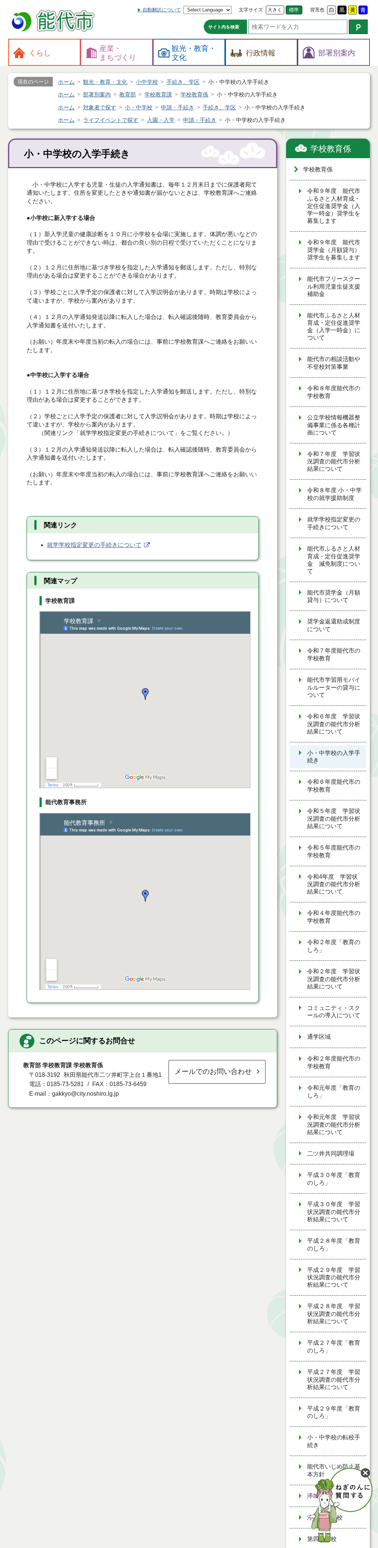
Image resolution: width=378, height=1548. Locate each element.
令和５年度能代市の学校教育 (333, 851)
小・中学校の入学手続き (333, 757)
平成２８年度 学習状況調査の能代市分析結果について (333, 1313)
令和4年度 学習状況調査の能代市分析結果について (333, 884)
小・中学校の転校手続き (333, 1441)
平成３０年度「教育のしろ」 (333, 1179)
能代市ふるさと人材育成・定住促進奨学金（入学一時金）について (333, 326)
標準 (294, 10)
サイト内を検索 (223, 27)
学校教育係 (330, 148)
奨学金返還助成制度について (333, 625)
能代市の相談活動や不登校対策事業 (333, 363)
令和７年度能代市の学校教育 (333, 654)
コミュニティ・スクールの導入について (333, 1012)
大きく (275, 10)
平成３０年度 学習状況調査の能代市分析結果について (333, 1211)
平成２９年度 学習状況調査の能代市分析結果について (333, 1277)
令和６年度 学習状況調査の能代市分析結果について (333, 724)
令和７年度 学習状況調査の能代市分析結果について (333, 461)
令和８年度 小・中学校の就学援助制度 (334, 494)
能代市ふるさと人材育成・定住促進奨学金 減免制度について (333, 559)
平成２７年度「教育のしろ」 (333, 1347)
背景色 (317, 10)
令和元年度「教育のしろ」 (333, 1092)
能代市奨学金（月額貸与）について (333, 596)
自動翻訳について (161, 10)
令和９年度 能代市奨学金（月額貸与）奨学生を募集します (333, 250)
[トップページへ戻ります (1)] (54, 22)
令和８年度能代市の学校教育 (333, 392)
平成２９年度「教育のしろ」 (333, 1412)
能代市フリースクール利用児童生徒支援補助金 (333, 286)
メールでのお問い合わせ (213, 1071)
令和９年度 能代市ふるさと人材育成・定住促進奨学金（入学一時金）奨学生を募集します (333, 206)
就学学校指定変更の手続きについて (94, 545)
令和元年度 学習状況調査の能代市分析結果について (333, 1124)
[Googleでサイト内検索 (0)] (358, 27)
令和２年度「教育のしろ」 (333, 946)
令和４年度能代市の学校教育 (333, 917)
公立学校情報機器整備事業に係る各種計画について (333, 425)
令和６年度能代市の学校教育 (333, 786)
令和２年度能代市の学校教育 (333, 1062)
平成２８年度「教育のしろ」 (333, 1245)
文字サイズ (251, 10)
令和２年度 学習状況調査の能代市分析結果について (333, 979)
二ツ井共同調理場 (330, 1153)
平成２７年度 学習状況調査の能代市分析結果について (333, 1379)
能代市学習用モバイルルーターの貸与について (333, 687)
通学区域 (319, 1037)
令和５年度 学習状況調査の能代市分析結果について (333, 818)
